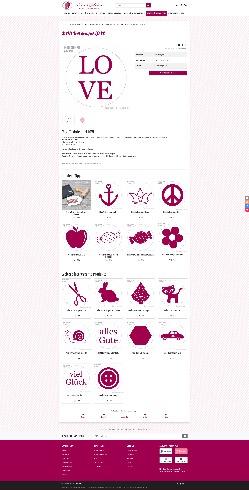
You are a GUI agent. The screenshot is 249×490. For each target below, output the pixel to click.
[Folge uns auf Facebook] (180, 484)
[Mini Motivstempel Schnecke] (76, 336)
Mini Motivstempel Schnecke (76, 353)
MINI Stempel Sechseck (140, 353)
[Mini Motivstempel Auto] (172, 336)
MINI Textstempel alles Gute (108, 353)
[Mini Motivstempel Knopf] (108, 378)
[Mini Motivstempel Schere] (76, 293)
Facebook (130, 462)
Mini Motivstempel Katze (172, 310)
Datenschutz (98, 462)
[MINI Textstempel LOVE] (96, 77)
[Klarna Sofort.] (181, 451)
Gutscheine (65, 458)
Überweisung (166, 461)
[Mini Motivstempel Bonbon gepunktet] (108, 237)
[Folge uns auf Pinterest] (183, 484)
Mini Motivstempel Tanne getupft (140, 310)
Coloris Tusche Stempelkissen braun (76, 213)
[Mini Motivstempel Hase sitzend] (108, 293)
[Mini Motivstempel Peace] (172, 195)
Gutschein (181, 461)
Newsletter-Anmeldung (72, 436)
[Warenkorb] (185, 5)
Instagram (130, 458)
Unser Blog (130, 454)
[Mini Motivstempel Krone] (140, 195)
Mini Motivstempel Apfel (76, 255)
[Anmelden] (185, 436)
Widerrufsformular (100, 454)
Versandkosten (182, 48)
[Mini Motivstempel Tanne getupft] (140, 293)
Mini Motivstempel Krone (140, 212)
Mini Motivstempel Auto (172, 353)
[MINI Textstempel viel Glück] (76, 378)
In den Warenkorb (169, 73)
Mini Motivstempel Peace (172, 212)
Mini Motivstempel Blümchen (172, 255)
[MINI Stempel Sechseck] (140, 336)
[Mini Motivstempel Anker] (108, 195)
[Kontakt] (247, 198)
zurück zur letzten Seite (72, 24)
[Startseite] (86, 24)
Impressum (98, 466)
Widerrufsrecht (99, 450)
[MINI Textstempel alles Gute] (108, 336)
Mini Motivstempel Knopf (108, 395)
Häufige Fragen (66, 462)
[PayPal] (165, 451)
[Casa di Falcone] (81, 5)
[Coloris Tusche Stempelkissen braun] (76, 195)
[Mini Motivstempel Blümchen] (172, 237)
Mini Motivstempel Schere (76, 310)
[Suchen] (148, 5)
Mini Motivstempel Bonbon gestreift (140, 255)
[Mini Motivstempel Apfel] (76, 237)
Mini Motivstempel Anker (108, 212)
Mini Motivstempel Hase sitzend (108, 310)
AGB (95, 458)
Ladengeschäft (132, 450)
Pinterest (130, 466)
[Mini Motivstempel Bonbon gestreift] (140, 237)
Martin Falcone (77, 483)
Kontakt (64, 450)
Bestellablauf (66, 454)
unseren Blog (177, 469)
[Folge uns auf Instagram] (177, 484)
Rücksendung (66, 470)
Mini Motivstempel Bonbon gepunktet (108, 256)
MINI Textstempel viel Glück (77, 395)
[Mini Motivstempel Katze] (172, 293)
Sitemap (64, 474)
